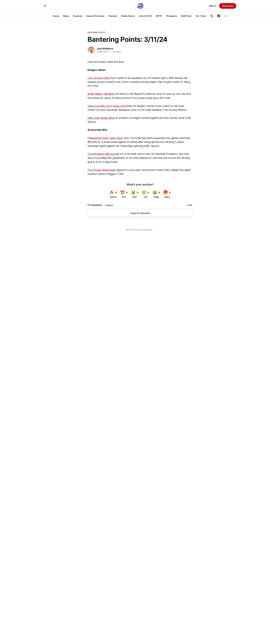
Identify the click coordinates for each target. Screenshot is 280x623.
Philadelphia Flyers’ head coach (105, 138)
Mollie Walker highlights (101, 93)
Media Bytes (127, 16)
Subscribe (227, 6)
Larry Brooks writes (99, 78)
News (66, 16)
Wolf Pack (186, 16)
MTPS (159, 16)
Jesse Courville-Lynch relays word (107, 106)
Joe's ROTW (145, 16)
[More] (225, 16)
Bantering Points (97, 32)
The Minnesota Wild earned (104, 154)
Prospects (171, 16)
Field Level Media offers (101, 117)
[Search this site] (44, 5)
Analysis (77, 16)
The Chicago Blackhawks (102, 170)
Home (56, 16)
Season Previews (95, 16)
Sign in (212, 5)
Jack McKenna (105, 48)
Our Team (201, 16)
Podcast (112, 16)
